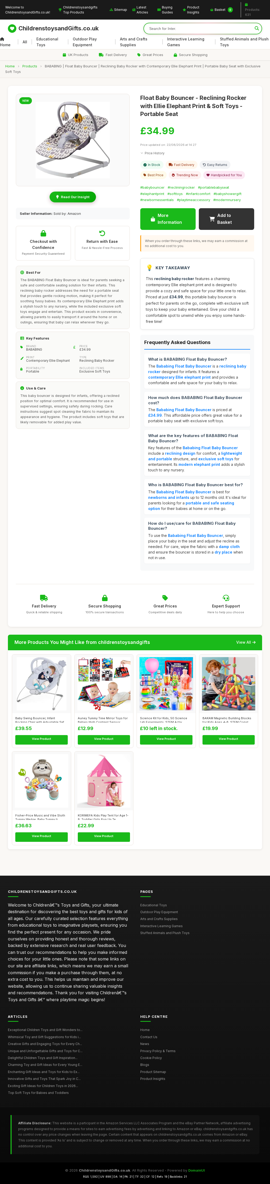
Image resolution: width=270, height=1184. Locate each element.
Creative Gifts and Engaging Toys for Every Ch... (45, 1044)
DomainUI (196, 1170)
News (144, 1044)
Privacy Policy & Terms (158, 1051)
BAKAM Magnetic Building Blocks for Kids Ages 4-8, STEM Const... (226, 719)
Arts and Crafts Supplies (133, 42)
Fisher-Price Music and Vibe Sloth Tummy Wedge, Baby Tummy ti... (40, 817)
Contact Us (148, 1037)
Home (5, 45)
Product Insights (193, 9)
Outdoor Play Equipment (85, 42)
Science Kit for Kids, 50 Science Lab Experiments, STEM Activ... (163, 719)
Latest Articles (142, 9)
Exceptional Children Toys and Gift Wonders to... (45, 1030)
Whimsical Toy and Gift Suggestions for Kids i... (44, 1037)
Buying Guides (167, 9)
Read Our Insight (75, 197)
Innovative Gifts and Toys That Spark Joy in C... (44, 1079)
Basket (223, 10)
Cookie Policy (151, 1058)
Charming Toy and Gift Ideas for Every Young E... (45, 1065)
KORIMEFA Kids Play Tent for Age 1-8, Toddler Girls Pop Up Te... (103, 817)
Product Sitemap (153, 1072)
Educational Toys (47, 42)
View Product (41, 739)
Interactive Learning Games (185, 42)
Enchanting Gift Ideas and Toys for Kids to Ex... (44, 1072)
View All (243, 642)
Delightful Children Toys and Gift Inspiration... (43, 1058)
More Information (170, 219)
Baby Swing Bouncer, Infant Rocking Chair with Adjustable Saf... (40, 719)
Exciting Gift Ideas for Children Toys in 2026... (43, 1086)
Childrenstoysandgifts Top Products (80, 9)
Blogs (144, 1065)
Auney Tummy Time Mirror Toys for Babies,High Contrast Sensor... (103, 719)
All (25, 42)
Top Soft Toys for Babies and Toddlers (38, 1093)
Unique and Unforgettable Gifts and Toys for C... (45, 1051)
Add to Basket (224, 219)
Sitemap (120, 10)
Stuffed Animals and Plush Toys (244, 42)
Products (29, 66)
